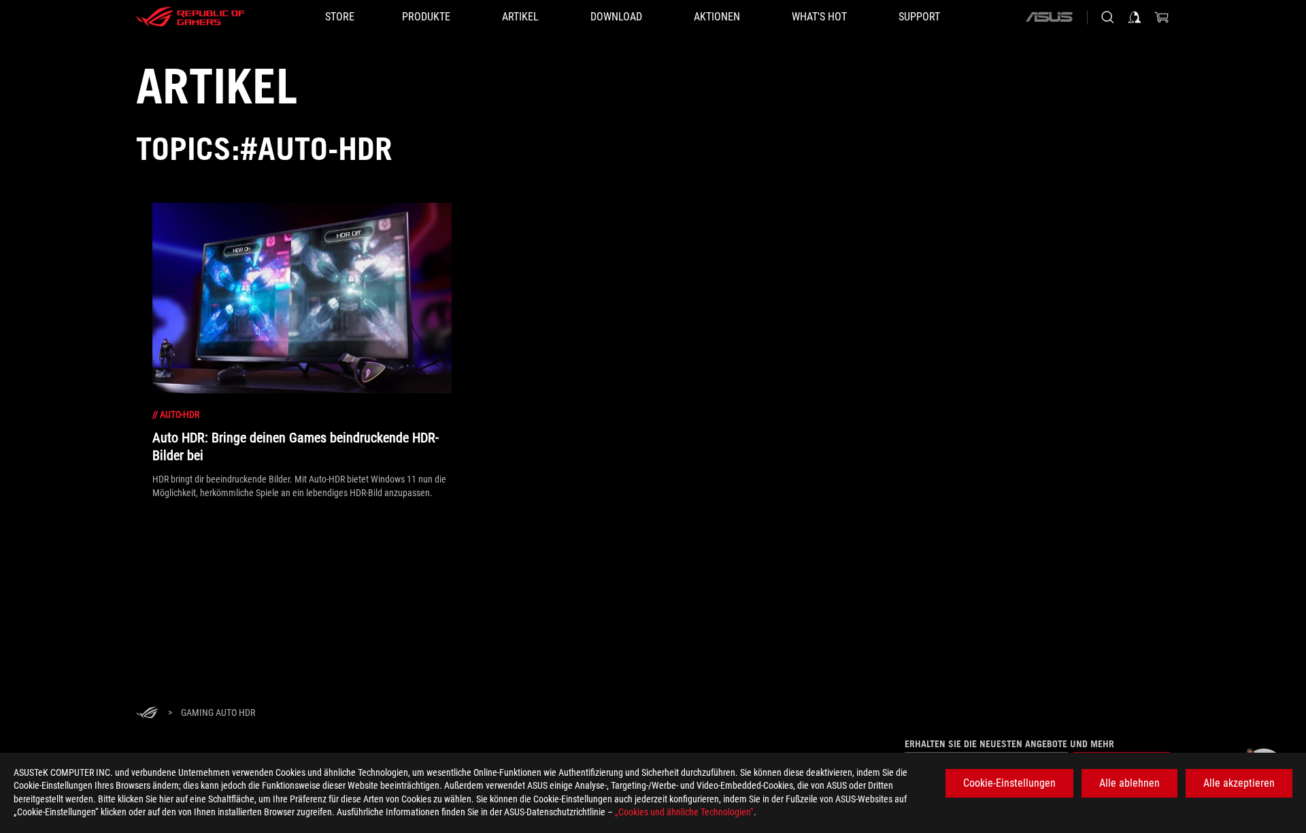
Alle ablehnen (1129, 783)
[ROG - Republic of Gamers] (190, 17)
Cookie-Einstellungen (1009, 783)
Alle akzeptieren (1239, 783)
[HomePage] (147, 713)
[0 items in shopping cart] (1162, 17)
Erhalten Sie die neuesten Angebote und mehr (1009, 743)
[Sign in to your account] (1134, 17)
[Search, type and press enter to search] (1107, 17)
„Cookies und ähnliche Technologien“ (684, 811)
